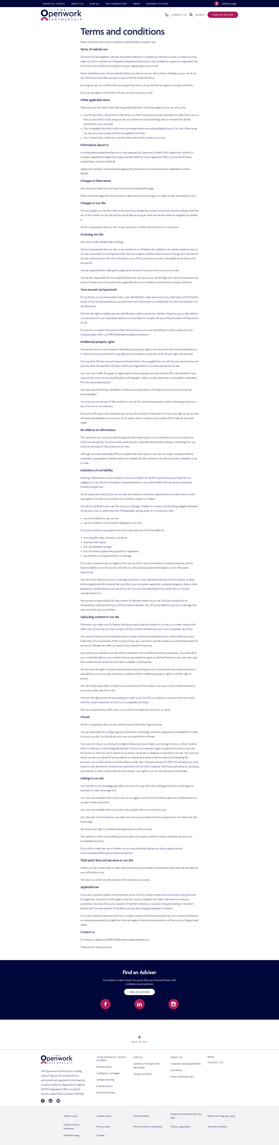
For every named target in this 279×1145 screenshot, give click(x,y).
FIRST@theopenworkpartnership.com (129, 334)
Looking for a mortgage (108, 1073)
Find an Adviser (139, 991)
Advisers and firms (143, 1073)
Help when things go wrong (221, 1115)
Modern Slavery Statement (71, 1126)
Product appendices (180, 1126)
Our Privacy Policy (93, 115)
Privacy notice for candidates (148, 1126)
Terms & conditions (217, 1126)
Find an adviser (223, 14)
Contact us (215, 1062)
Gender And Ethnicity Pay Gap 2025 (185, 1115)
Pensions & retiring (105, 1092)
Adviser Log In (70, 1115)
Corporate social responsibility (185, 1063)
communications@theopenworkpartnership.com (106, 853)
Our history (176, 1070)
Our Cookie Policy (93, 137)
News (211, 1056)
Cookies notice (104, 1115)
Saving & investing (105, 1079)
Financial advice (104, 1066)
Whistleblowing (71, 1135)
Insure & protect (104, 1086)
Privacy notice (103, 1126)
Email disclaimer (141, 1115)
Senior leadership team (182, 1076)
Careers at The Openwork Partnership (146, 1065)
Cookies (100, 1135)
